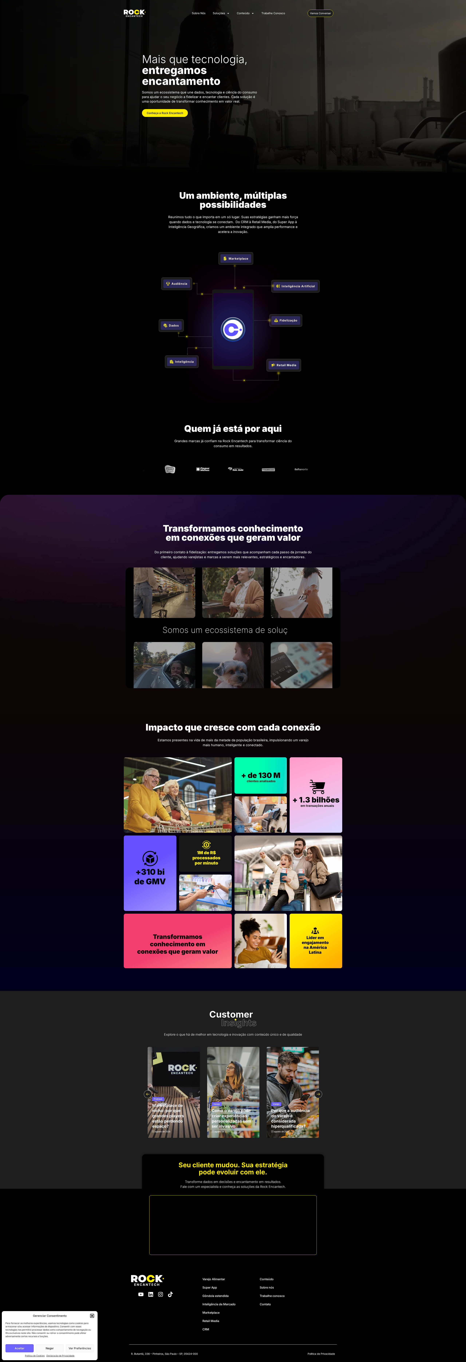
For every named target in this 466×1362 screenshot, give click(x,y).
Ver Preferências (80, 1348)
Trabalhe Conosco (273, 13)
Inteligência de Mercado (219, 1304)
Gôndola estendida (215, 1296)
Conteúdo (243, 13)
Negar (50, 1348)
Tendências (278, 1104)
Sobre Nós (199, 13)
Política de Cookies (35, 1355)
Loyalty (157, 1104)
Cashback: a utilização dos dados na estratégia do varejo (172, 1118)
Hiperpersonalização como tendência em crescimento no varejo (291, 1118)
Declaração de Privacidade (60, 1355)
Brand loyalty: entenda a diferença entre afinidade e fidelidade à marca (231, 1118)
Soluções (219, 13)
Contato (265, 1304)
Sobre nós (267, 1287)
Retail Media (210, 1321)
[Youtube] (141, 1294)
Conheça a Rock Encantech (165, 113)
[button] (92, 1316)
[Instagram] (160, 1294)
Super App (209, 1287)
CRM (205, 1329)
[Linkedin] (151, 1294)
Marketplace (211, 1312)
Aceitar (19, 1348)
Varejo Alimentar (213, 1279)
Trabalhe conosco (272, 1296)
